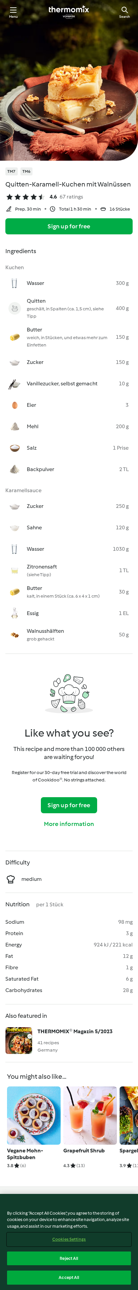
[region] (69, 1242)
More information (69, 824)
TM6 (26, 171)
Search (124, 16)
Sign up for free (69, 226)
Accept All (69, 1277)
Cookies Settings (69, 1239)
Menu (13, 16)
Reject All (69, 1258)
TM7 (11, 171)
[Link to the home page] (69, 12)
